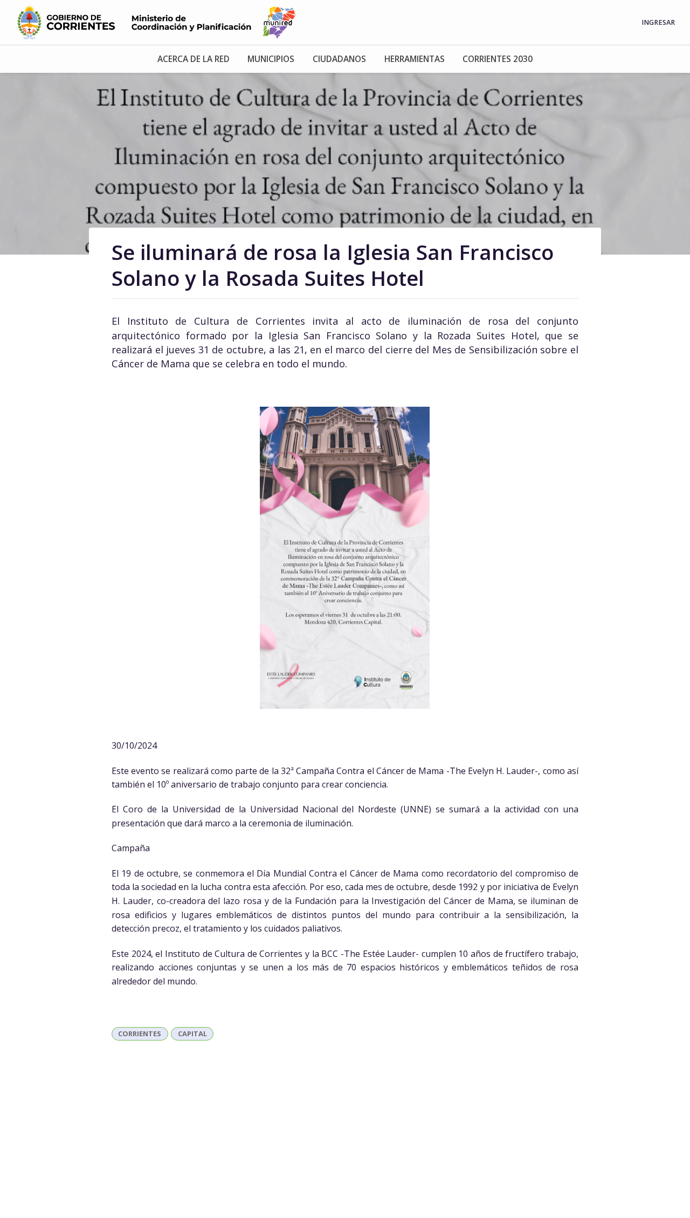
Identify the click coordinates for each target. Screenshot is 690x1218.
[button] (193, 59)
